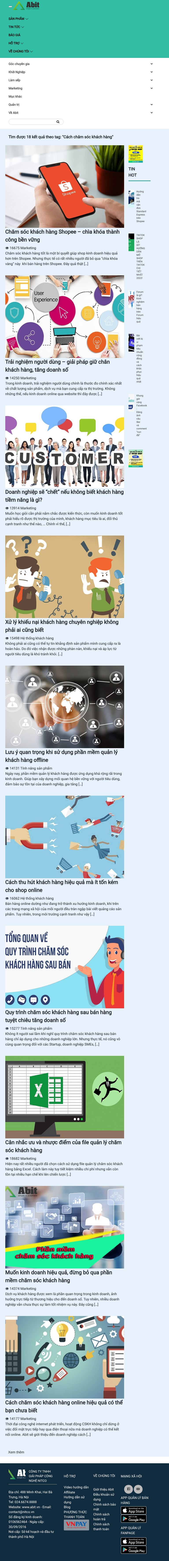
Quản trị (14, 105)
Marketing (15, 88)
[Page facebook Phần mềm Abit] (128, 1489)
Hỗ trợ (14, 43)
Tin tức (15, 27)
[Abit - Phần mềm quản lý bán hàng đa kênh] (26, 5)
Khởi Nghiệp (17, 72)
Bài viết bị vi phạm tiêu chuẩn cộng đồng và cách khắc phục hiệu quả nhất (139, 358)
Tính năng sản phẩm (36, 768)
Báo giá (14, 35)
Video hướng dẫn (76, 1487)
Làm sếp (14, 80)
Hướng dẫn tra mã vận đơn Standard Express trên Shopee (139, 206)
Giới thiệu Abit (103, 1489)
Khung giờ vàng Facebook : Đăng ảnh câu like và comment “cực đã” (139, 415)
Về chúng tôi (19, 51)
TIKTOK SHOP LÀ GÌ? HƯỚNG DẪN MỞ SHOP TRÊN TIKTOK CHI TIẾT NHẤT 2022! (139, 257)
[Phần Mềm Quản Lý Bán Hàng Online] (17, 1473)
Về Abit (13, 113)
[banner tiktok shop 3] (136, 154)
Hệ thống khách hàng (37, 638)
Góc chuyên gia (19, 64)
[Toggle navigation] (10, 6)
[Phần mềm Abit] (138, 1489)
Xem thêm (16, 1452)
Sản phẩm (38, 19)
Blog (67, 1507)
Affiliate (69, 1492)
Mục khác (15, 96)
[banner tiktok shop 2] (136, 458)
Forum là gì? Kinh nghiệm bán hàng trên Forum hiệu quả (139, 307)
